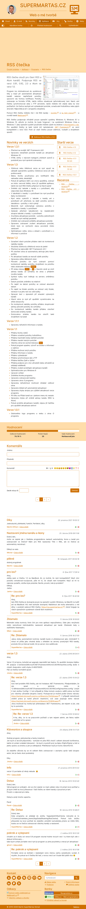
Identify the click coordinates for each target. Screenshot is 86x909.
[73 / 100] (59, 431)
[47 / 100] (40, 431)
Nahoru (76, 907)
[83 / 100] (66, 431)
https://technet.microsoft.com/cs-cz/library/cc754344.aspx (34, 696)
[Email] (14, 878)
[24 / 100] (23, 431)
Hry (58, 21)
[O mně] (9, 878)
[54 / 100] (45, 431)
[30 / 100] (28, 431)
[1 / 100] (7, 431)
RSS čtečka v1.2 (69, 153)
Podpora (50, 885)
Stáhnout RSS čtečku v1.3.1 (44, 137)
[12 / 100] (15, 431)
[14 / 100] (16, 431)
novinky (54, 113)
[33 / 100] (30, 431)
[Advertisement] (43, 46)
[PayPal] (14, 883)
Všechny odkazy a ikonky (19, 898)
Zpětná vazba (73, 885)
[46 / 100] (39, 431)
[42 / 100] (36, 431)
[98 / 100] (77, 431)
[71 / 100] (57, 431)
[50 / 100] (42, 431)
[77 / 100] (62, 431)
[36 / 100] (32, 431)
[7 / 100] (11, 431)
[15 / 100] (17, 431)
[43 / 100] (37, 431)
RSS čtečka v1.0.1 (69, 175)
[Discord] (29, 878)
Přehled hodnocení (44, 25)
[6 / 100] (10, 431)
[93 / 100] (73, 431)
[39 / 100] (34, 431)
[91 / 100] (72, 431)
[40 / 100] (35, 431)
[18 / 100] (19, 431)
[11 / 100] (14, 431)
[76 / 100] (61, 431)
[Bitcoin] (19, 883)
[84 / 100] (67, 431)
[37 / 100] (33, 431)
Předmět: (10, 459)
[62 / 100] (51, 431)
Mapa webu (51, 882)
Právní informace (72, 882)
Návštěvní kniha (16, 25)
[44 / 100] (38, 431)
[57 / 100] (47, 431)
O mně (19, 21)
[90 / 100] (71, 431)
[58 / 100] (48, 431)
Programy (35, 69)
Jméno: (10, 450)
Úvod (7, 21)
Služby (70, 21)
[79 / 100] (63, 431)
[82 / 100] (65, 431)
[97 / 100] (76, 431)
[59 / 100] (49, 431)
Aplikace (45, 21)
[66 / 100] (54, 431)
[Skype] (24, 878)
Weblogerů (22, 115)
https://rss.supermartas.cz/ (52, 607)
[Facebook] (19, 878)
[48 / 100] (41, 431)
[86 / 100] (68, 431)
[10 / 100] (13, 431)
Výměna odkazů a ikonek (57, 900)
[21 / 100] (21, 431)
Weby (82, 21)
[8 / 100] (12, 431)
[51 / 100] (43, 431)
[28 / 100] (26, 431)
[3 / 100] (8, 431)
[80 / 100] (64, 431)
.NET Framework (62, 127)
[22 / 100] (22, 431)
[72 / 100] (58, 431)
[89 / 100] (70, 431)
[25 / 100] (24, 431)
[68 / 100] (55, 431)
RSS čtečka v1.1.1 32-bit (69, 168)
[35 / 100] (31, 431)
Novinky (32, 21)
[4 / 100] (9, 431)
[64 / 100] (52, 431)
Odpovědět (24, 527)
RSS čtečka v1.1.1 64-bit (69, 159)
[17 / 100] (18, 431)
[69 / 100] (56, 431)
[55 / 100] (46, 431)
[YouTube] (39, 878)
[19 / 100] (20, 431)
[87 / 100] (69, 431)
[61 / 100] (50, 431)
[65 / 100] (53, 431)
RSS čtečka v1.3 (69, 147)
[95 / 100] (75, 431)
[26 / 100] (25, 431)
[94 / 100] (74, 431)
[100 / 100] (78, 431)
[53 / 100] (44, 431)
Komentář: (11, 468)
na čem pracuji (67, 113)
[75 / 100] (60, 431)
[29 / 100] (27, 431)
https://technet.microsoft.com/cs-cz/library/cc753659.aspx (35, 701)
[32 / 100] (29, 431)
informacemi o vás (71, 125)
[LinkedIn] (9, 883)
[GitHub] (34, 878)
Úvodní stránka (13, 69)
